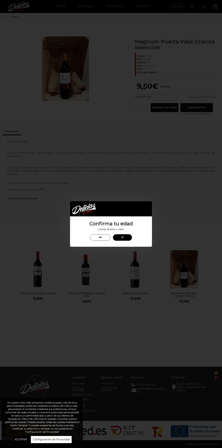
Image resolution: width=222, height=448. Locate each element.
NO (100, 237)
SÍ (122, 237)
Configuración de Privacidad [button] (51, 439)
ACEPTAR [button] (21, 439)
